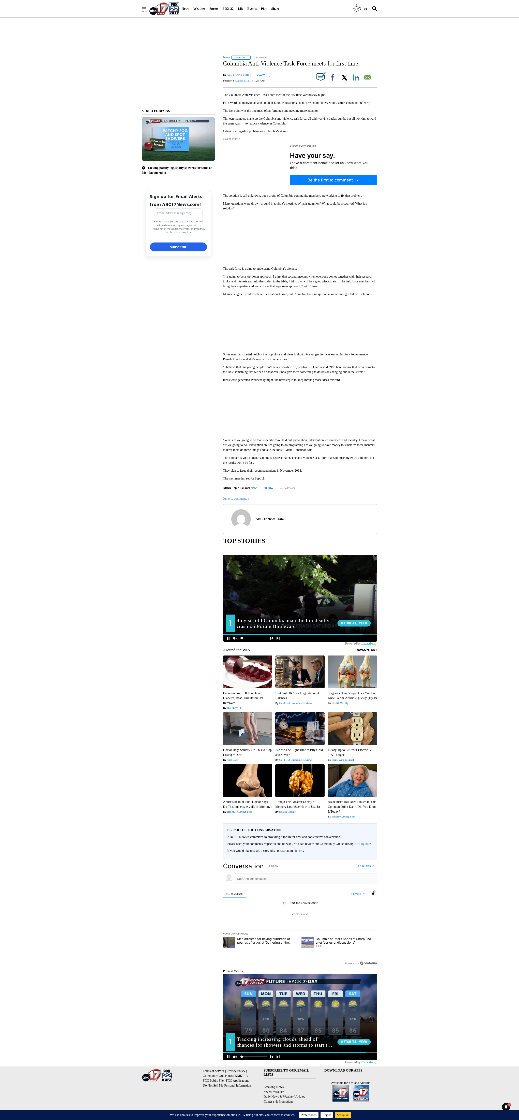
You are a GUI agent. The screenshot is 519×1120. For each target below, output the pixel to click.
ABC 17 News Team (238, 74)
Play (264, 8)
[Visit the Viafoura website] (368, 963)
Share (275, 8)
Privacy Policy (236, 1071)
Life (240, 8)
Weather (199, 8)
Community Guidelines (218, 1075)
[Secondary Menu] (147, 8)
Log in (360, 866)
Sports (213, 8)
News (185, 8)
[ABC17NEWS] (164, 8)
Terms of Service (213, 1071)
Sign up (370, 866)
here (300, 850)
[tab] (234, 893)
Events (252, 8)
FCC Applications (237, 1080)
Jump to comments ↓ (236, 498)
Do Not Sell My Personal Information (227, 1085)
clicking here (362, 843)
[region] (300, 914)
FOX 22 (228, 8)
